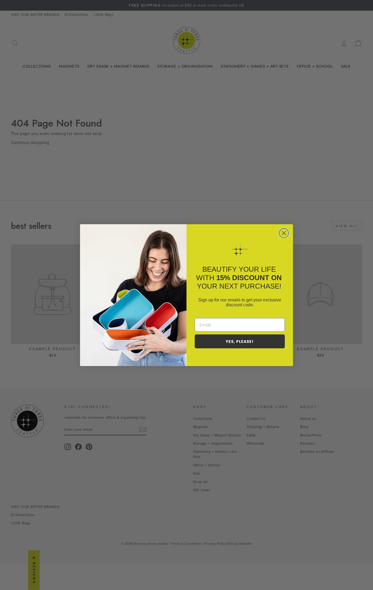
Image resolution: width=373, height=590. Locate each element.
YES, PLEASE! (240, 341)
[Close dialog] (284, 233)
